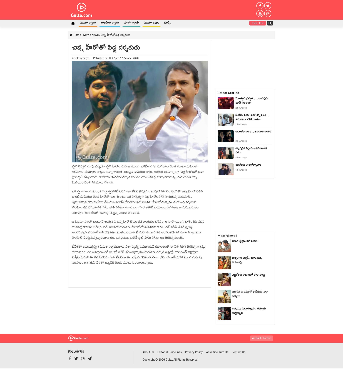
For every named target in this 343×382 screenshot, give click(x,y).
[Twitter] (267, 5)
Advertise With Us (217, 352)
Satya (86, 58)
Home (73, 23)
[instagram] (267, 13)
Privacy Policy (194, 352)
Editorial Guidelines (169, 352)
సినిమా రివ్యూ (151, 23)
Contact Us (238, 352)
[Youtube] (260, 13)
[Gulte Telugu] (81, 9)
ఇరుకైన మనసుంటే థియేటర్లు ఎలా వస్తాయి (250, 294)
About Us (148, 352)
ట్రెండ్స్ (167, 23)
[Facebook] (260, 5)
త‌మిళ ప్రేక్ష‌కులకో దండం (244, 241)
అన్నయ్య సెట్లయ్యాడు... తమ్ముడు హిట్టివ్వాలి (249, 311)
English (258, 23)
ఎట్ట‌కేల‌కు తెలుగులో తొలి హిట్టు (248, 275)
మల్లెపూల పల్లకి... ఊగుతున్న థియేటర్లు (247, 261)
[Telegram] (89, 359)
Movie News (91, 35)
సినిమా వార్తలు (88, 23)
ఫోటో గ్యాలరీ (131, 23)
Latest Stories (228, 93)
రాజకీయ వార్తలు (110, 23)
